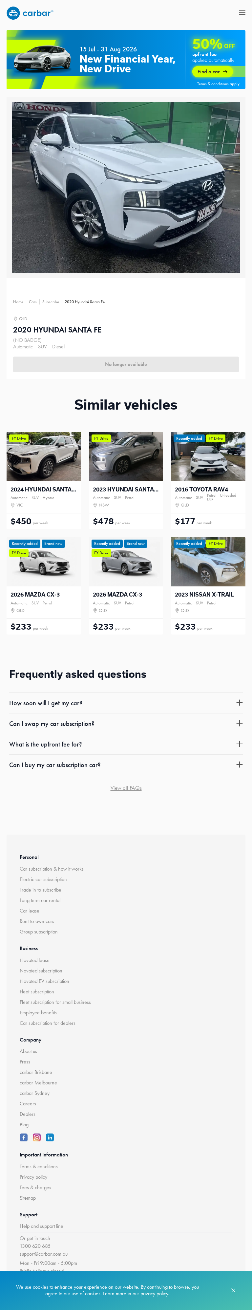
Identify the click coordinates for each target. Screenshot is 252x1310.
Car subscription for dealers (47, 1023)
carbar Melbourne (38, 1082)
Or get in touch (35, 1238)
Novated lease (35, 960)
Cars (33, 301)
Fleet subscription (37, 991)
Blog (24, 1124)
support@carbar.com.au (44, 1254)
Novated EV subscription (44, 981)
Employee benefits (38, 1012)
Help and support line (41, 1226)
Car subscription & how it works (52, 869)
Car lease (29, 911)
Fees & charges (35, 1187)
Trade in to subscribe (40, 890)
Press (25, 1062)
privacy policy (154, 1293)
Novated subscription (41, 971)
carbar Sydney (35, 1093)
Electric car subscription (43, 879)
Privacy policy (33, 1177)
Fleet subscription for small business (55, 1002)
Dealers (27, 1114)
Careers (28, 1103)
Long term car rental (40, 900)
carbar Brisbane (36, 1072)
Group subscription (39, 932)
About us (28, 1051)
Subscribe (50, 301)
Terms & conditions (39, 1166)
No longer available (126, 364)
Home (18, 301)
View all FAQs (126, 787)
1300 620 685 (35, 1246)
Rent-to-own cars (37, 921)
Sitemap (28, 1198)
